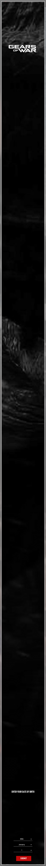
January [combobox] (22, 844)
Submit (23, 858)
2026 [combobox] (22, 839)
